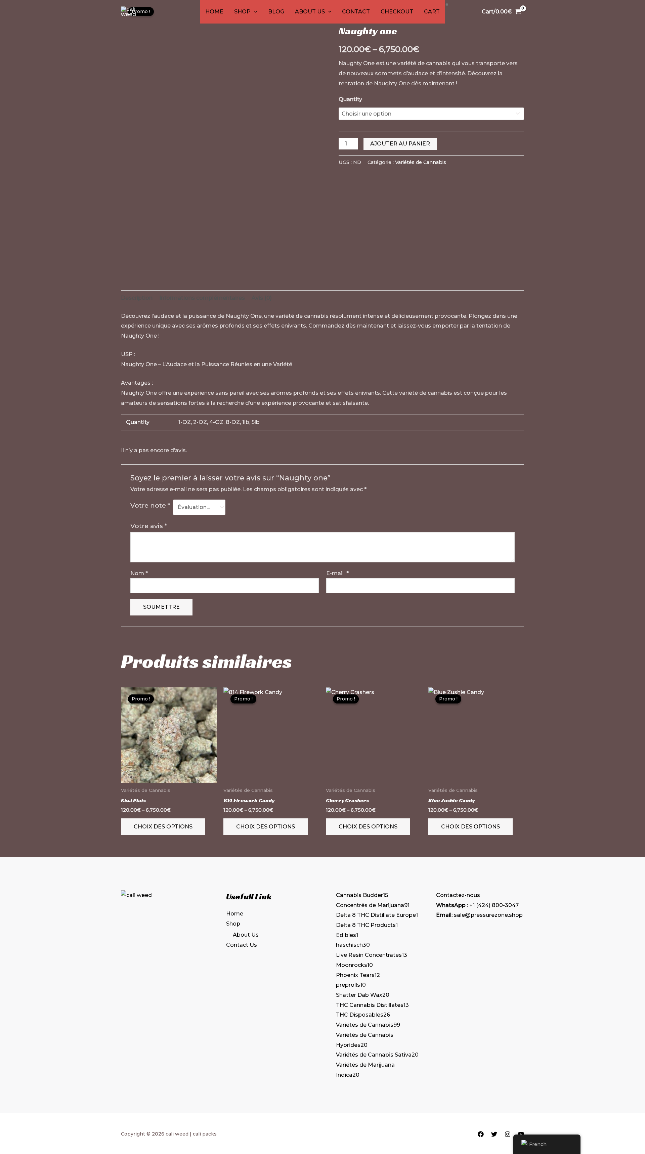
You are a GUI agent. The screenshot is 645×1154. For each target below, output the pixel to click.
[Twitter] (494, 1134)
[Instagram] (508, 1134)
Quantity (350, 99)
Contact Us (241, 945)
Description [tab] (137, 298)
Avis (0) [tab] (262, 298)
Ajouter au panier (400, 143)
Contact (356, 11)
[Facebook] (481, 1134)
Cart (432, 11)
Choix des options (163, 826)
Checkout (397, 11)
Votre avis (148, 526)
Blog (276, 11)
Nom (139, 573)
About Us (310, 11)
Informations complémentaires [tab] (202, 298)
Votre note (150, 505)
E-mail (337, 573)
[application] (254, 12)
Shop (242, 11)
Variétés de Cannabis (420, 162)
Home (214, 11)
